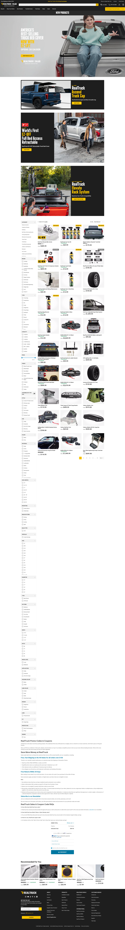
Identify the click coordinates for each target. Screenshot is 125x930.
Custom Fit (26, 319)
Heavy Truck (64, 907)
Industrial (26, 423)
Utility (25, 421)
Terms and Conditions (85, 926)
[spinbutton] (23, 360)
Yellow (25, 389)
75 (24, 648)
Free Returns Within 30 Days (31, 772)
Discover (54, 8)
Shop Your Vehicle (10, 8)
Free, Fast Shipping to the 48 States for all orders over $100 (42, 758)
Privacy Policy (49, 905)
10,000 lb (26, 334)
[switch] (28, 393)
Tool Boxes (24, 241)
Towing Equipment (25, 234)
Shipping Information (95, 902)
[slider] (21, 357)
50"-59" (25, 502)
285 (24, 545)
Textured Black (27, 373)
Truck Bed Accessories (26, 244)
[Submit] (40, 909)
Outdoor (25, 405)
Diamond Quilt (27, 611)
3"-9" (25, 492)
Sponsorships (79, 902)
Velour (25, 472)
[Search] (97, 5)
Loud (25, 662)
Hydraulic (26, 312)
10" (24, 482)
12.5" (25, 637)
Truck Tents (24, 239)
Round (25, 317)
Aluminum (26, 458)
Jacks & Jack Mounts (26, 246)
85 (24, 655)
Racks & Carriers (25, 224)
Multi (25, 695)
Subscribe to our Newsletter (30, 796)
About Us (49, 894)
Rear (25, 329)
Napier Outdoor (27, 277)
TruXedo (25, 261)
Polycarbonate (27, 715)
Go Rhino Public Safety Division (28, 269)
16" (24, 582)
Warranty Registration (95, 913)
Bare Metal (26, 371)
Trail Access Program (81, 905)
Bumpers (24, 249)
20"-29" (25, 490)
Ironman (25, 274)
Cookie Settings (77, 926)
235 (24, 555)
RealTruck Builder (63, 1)
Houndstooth (26, 616)
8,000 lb (25, 349)
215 (24, 572)
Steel (25, 446)
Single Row (26, 307)
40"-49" (25, 499)
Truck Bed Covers (29, 8)
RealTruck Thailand (80, 919)
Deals (48, 8)
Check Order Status (95, 905)
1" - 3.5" (25, 574)
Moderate (26, 664)
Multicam (26, 607)
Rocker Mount (27, 508)
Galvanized (26, 386)
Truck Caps (37, 8)
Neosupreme (26, 470)
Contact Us (93, 894)
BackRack (26, 266)
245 (24, 553)
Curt (25, 289)
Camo (25, 448)
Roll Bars (24, 229)
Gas (25, 737)
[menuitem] (2, 9)
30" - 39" (25, 494)
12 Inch (25, 635)
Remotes (25, 412)
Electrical (26, 326)
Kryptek (25, 624)
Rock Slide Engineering (28, 284)
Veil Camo (26, 626)
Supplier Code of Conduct (52, 907)
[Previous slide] (22, 875)
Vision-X (25, 291)
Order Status (121, 1)
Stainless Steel (27, 455)
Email (22, 906)
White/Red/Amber (27, 698)
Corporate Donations (81, 897)
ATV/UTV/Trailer (27, 426)
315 (24, 565)
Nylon (25, 465)
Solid (25, 621)
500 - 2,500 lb (26, 346)
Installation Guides (65, 894)
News (48, 902)
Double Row (26, 300)
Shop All (2, 8)
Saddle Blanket (27, 460)
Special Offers (64, 905)
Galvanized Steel (27, 477)
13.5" (25, 640)
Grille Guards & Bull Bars (27, 253)
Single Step (26, 722)
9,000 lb (25, 351)
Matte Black (26, 368)
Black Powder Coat (28, 366)
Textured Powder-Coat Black (28, 379)
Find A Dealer (94, 910)
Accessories (26, 324)
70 (24, 651)
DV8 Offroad (26, 272)
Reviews (78, 900)
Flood (25, 519)
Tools (25, 314)
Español (93, 918)
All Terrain (26, 600)
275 (24, 548)
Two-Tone (26, 614)
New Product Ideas (65, 910)
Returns (93, 907)
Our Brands (49, 900)
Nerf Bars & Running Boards (27, 232)
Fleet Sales (93, 920)
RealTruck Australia (80, 911)
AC (24, 322)
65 (24, 653)
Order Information (95, 897)
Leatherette (26, 463)
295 (24, 567)
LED (25, 530)
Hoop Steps (26, 310)
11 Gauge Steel (27, 453)
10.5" (25, 632)
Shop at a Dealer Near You (106, 1)
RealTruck (24, 256)
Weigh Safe (26, 286)
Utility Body (26, 510)
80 (24, 646)
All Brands (64, 902)
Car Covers (24, 251)
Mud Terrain (26, 598)
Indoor (25, 407)
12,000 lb (26, 336)
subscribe (91, 809)
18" (24, 587)
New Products (20, 8)
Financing (93, 900)
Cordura (25, 468)
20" (24, 589)
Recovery (26, 428)
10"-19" (25, 485)
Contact (115, 1)
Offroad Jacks (27, 403)
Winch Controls (27, 431)
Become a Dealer (50, 914)
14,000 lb (26, 339)
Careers (48, 897)
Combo (25, 522)
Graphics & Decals (25, 227)
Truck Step (26, 297)
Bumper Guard (27, 415)
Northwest (26, 279)
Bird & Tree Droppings (28, 728)
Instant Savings (27, 537)
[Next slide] (103, 875)
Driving (25, 517)
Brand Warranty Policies (96, 915)
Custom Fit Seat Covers (28, 400)
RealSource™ (79, 894)
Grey (25, 384)
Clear (25, 693)
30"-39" (25, 497)
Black (25, 375)
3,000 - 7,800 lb (27, 344)
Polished (25, 382)
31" (24, 543)
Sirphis (25, 619)
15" (24, 579)
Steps (43, 8)
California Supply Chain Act (69, 926)
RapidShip (64, 897)
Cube (25, 305)
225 (24, 570)
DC (24, 302)
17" (24, 487)
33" (24, 562)
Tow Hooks (26, 410)
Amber (25, 684)
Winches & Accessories (26, 236)
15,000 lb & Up (27, 341)
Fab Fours (26, 282)
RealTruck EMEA (80, 913)
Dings (25, 730)
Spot (25, 524)
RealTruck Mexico (80, 916)
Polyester (26, 451)
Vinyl (25, 475)
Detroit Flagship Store (51, 917)
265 (24, 550)
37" (24, 557)
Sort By (91, 221)
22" (24, 592)
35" (24, 560)
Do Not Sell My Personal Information (56, 926)
